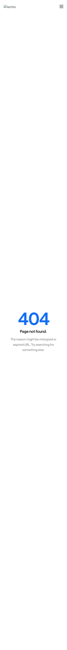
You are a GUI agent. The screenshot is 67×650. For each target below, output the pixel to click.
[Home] (10, 6)
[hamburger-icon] (61, 6)
